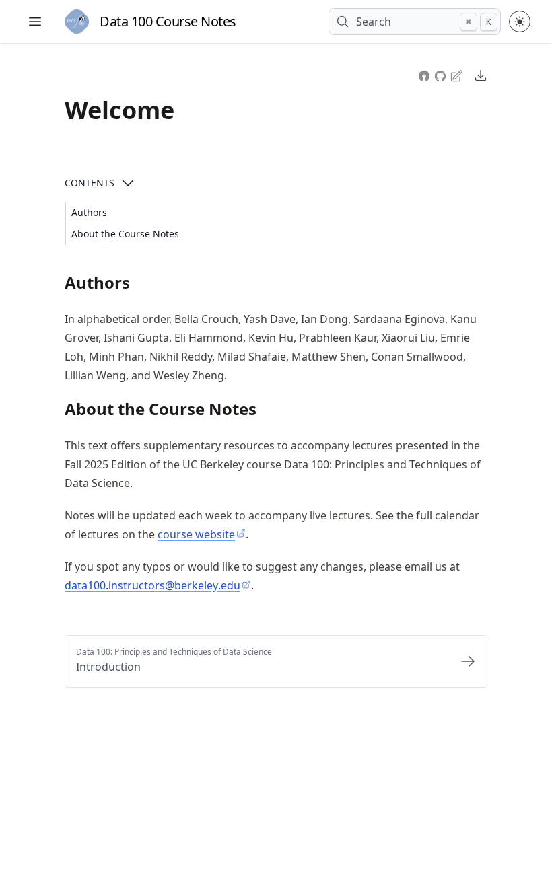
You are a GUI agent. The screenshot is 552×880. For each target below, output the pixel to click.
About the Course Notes (125, 233)
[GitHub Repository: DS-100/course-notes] (442, 74)
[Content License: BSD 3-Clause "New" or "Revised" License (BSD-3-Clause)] (424, 74)
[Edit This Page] (458, 75)
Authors (89, 212)
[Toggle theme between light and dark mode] (519, 21)
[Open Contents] (128, 183)
